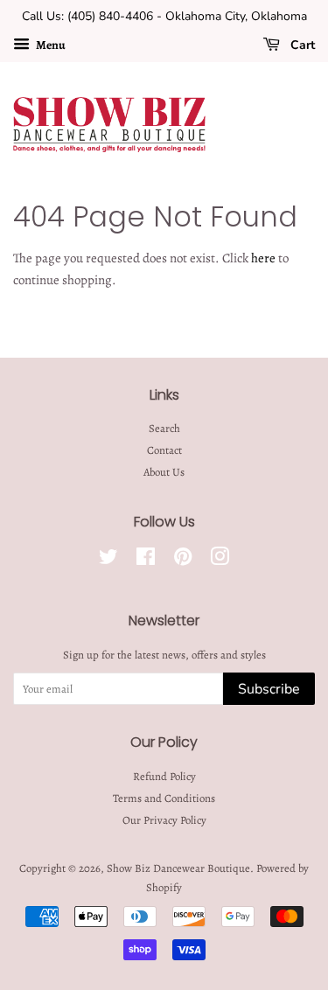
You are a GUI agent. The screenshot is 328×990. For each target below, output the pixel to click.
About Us (164, 471)
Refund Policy (164, 776)
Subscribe (269, 689)
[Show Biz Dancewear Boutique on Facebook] (146, 560)
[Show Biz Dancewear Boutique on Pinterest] (182, 560)
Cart (301, 45)
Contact (164, 450)
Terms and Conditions (164, 798)
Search (164, 428)
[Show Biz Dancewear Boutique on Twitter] (108, 560)
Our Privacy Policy (164, 819)
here (263, 258)
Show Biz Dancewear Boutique (178, 868)
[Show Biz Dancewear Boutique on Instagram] (219, 560)
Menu (50, 45)
